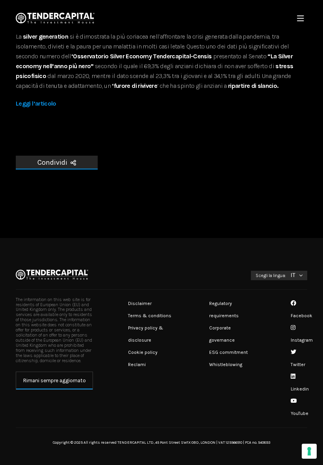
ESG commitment (228, 352)
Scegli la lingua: (271, 275)
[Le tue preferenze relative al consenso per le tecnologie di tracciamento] (309, 451)
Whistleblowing (225, 364)
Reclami (137, 364)
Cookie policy (143, 352)
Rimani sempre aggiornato (54, 380)
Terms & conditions (149, 315)
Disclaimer (140, 303)
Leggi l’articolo (36, 103)
